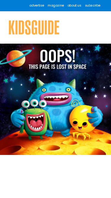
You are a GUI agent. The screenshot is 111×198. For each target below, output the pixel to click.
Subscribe (92, 5)
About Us (74, 5)
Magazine (56, 5)
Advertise (36, 5)
